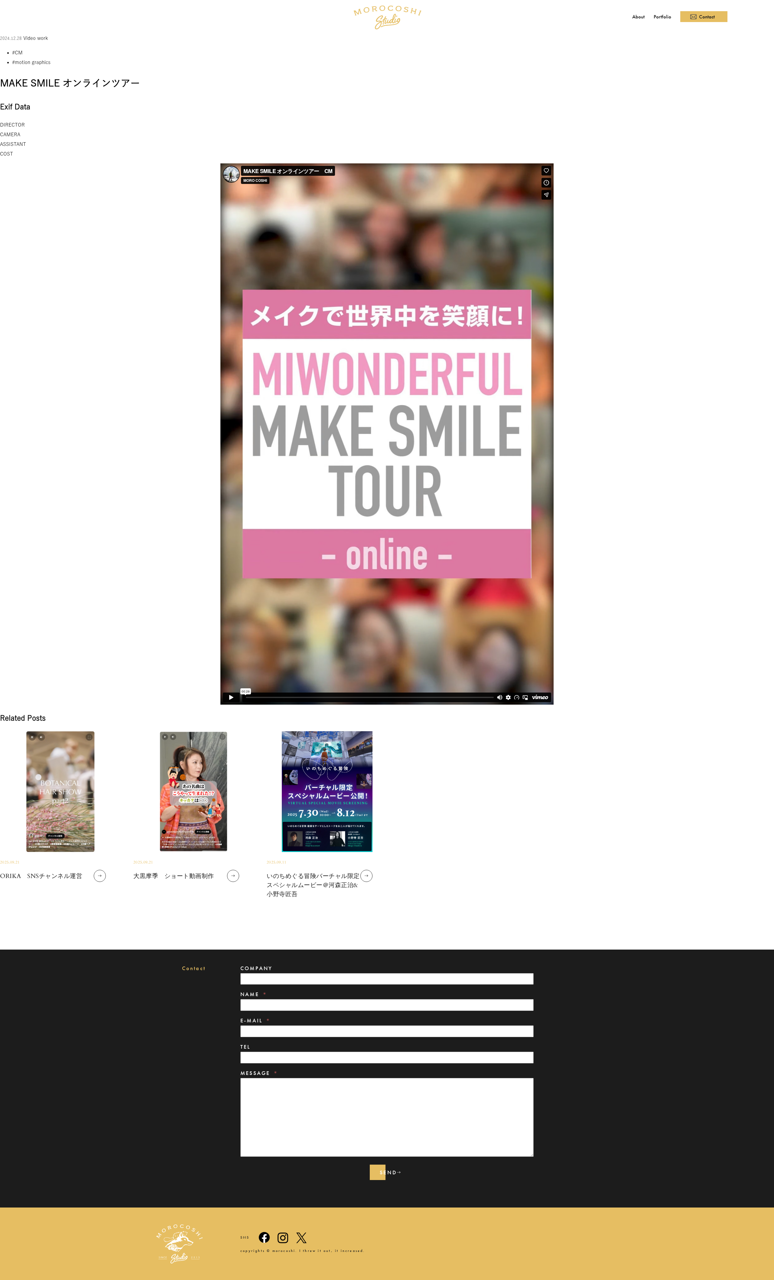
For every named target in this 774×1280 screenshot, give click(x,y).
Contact (707, 16)
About (638, 16)
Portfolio (662, 16)
